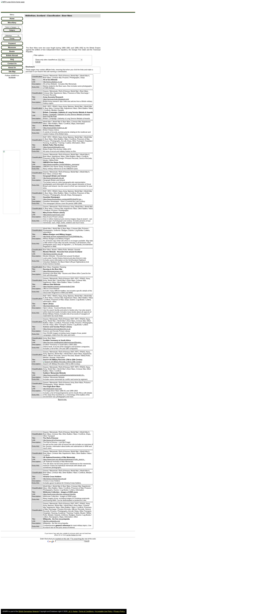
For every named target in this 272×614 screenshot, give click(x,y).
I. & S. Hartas (73, 611)
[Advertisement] (64, 5)
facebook (12, 77)
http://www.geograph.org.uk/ (53, 178)
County (12, 38)
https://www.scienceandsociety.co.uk (56, 329)
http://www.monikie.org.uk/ (53, 254)
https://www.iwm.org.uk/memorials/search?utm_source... (64, 459)
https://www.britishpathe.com (53, 147)
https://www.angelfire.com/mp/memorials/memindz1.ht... (64, 375)
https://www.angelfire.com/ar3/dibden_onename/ (61, 164)
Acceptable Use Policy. (104, 611)
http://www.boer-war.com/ (52, 389)
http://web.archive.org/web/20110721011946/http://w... (63, 236)
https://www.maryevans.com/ (53, 215)
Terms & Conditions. (86, 611)
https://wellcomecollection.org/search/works (59, 494)
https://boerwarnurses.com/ (53, 271)
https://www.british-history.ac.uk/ (55, 128)
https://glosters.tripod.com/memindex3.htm (59, 286)
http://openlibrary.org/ (51, 306)
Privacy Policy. (119, 611)
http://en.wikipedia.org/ (51, 521)
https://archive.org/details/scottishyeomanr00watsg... (62, 342)
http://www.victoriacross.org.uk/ (54, 479)
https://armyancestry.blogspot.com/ (56, 99)
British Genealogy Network (29, 611)
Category (12, 30)
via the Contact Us (72, 535)
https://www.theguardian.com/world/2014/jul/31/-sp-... (63, 199)
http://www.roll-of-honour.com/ (54, 440)
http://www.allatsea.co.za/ (52, 82)
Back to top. (62, 226)
